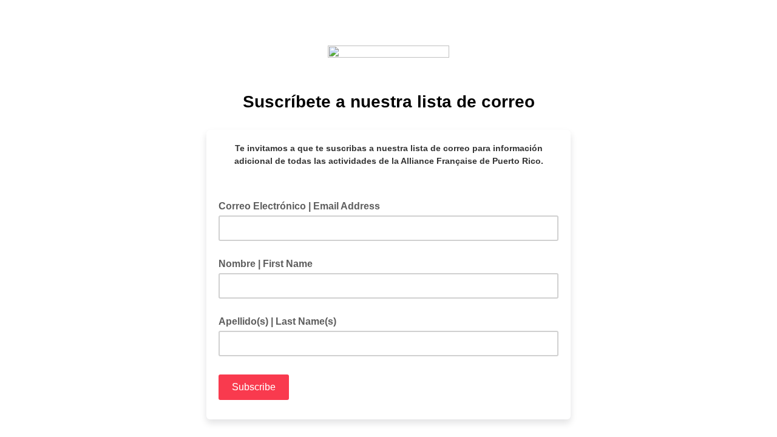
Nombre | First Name (266, 264)
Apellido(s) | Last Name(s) (277, 321)
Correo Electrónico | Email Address (303, 205)
